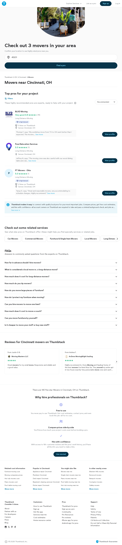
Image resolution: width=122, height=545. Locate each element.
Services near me (40, 515)
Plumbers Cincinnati (40, 475)
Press (7, 520)
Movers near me (66, 471)
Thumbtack (9, 77)
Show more (9, 489)
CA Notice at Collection (100, 520)
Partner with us (10, 511)
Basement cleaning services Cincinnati (46, 482)
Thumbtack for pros (70, 506)
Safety (93, 509)
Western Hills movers (96, 471)
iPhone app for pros (70, 520)
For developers (10, 514)
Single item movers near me (71, 475)
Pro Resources (67, 515)
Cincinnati (22, 77)
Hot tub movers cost (12, 478)
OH (16, 77)
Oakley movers (94, 485)
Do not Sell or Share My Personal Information (103, 524)
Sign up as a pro (68, 509)
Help (92, 506)
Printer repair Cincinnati (41, 485)
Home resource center (42, 520)
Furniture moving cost (12, 471)
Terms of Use (96, 512)
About (7, 509)
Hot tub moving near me (69, 485)
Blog (6, 523)
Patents (94, 518)
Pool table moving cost (13, 485)
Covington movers (95, 482)
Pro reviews (66, 518)
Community (66, 512)
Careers (8, 517)
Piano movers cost (11, 482)
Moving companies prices (14, 475)
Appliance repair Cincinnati (42, 471)
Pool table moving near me (70, 482)
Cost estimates (39, 518)
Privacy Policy (96, 515)
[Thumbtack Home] (4, 3)
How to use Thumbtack (42, 506)
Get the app (38, 512)
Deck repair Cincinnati (40, 478)
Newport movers (95, 478)
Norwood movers (95, 475)
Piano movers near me (68, 478)
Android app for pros (70, 523)
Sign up (36, 509)
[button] (117, 238)
